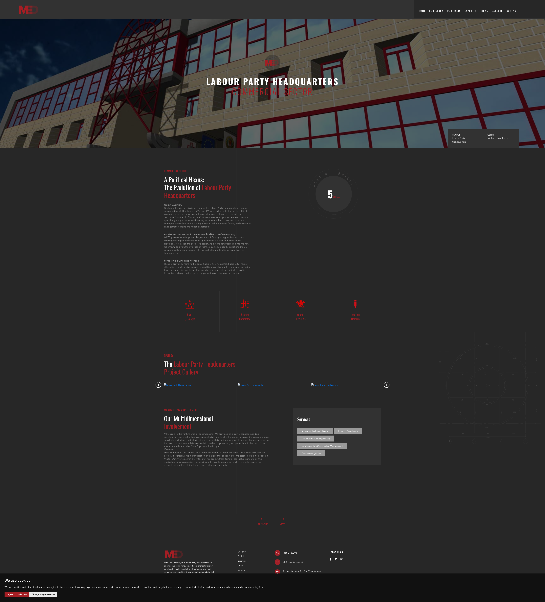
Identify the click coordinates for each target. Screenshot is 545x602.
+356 (285, 552)
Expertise (471, 10)
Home (422, 10)
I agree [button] (10, 594)
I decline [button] (22, 594)
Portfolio (454, 10)
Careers (497, 10)
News (484, 10)
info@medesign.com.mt (293, 562)
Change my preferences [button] (43, 594)
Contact (512, 10)
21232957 (293, 552)
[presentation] (158, 385)
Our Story (436, 10)
